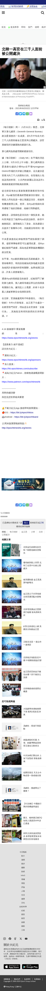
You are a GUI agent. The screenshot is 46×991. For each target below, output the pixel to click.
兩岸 (44, 27)
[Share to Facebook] (17, 113)
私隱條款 (37, 979)
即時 (23, 27)
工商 (23, 930)
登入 (26, 523)
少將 (33, 532)
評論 (23, 887)
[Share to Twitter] (20, 113)
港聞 (37, 27)
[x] (21, 938)
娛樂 (23, 922)
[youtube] (26, 938)
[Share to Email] (30, 113)
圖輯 (23, 926)
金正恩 (24, 532)
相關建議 (7, 979)
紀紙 (23, 910)
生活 (23, 895)
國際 (23, 868)
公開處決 (6, 535)
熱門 (30, 27)
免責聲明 (27, 979)
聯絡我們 (17, 979)
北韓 (41, 532)
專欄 (23, 879)
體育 (23, 914)
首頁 (3, 27)
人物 (23, 891)
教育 (23, 918)
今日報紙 (23, 852)
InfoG (23, 875)
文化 (23, 903)
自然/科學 (23, 907)
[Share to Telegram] (23, 113)
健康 (23, 899)
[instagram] (4, 938)
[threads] (15, 938)
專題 (23, 883)
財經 (23, 871)
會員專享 (14, 27)
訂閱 (42, 523)
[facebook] (10, 938)
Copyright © (8, 981)
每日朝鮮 (14, 532)
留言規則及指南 (4, 516)
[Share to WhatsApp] (27, 113)
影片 (23, 856)
